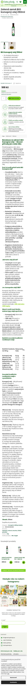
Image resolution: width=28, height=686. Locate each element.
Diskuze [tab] (14, 136)
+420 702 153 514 (7, 640)
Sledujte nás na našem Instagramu (13, 580)
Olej (8, 534)
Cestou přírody (7, 643)
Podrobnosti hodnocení (7, 16)
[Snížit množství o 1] (6, 99)
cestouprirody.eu (7, 645)
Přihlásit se (5, 627)
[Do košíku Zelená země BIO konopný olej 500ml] (10, 562)
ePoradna (15, 654)
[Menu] (25, 2)
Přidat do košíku (15, 98)
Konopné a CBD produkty (15, 525)
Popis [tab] (3, 136)
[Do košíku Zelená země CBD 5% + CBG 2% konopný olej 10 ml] (23, 562)
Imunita (15, 530)
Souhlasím (13, 682)
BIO (13, 535)
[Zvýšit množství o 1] (6, 97)
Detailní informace (6, 83)
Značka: (7, 18)
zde (8, 674)
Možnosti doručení (6, 94)
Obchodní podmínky (6, 654)
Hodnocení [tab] (8, 136)
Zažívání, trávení (7, 530)
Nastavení (13, 677)
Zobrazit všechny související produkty (13, 570)
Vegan (16, 535)
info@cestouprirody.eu (9, 637)
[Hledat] (16, 1)
